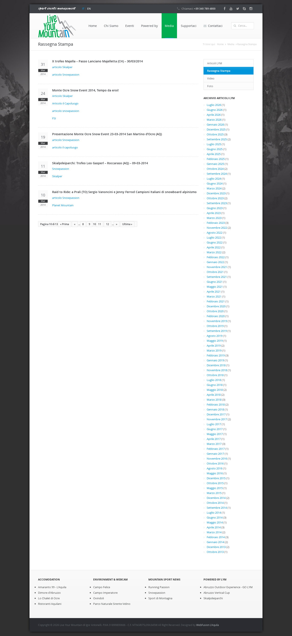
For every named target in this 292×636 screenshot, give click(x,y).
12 (107, 224)
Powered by (149, 26)
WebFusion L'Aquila (207, 625)
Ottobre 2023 (215, 198)
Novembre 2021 (217, 267)
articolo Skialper (62, 67)
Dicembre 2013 (216, 547)
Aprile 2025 (214, 154)
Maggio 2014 (215, 522)
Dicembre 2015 (216, 478)
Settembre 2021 (217, 277)
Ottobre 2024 (215, 169)
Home (92, 26)
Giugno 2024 (215, 183)
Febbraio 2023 (216, 223)
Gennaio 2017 (215, 454)
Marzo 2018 (214, 400)
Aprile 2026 (214, 115)
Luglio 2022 (214, 237)
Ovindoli (98, 598)
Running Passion (159, 587)
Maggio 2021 (215, 287)
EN (89, 8)
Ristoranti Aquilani (49, 604)
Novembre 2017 (217, 419)
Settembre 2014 (217, 508)
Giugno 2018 (215, 385)
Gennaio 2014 (215, 542)
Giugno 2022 (215, 242)
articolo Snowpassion (65, 74)
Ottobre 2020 (215, 311)
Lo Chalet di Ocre (49, 598)
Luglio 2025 (214, 144)
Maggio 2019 (215, 341)
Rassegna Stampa (218, 71)
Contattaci (215, 26)
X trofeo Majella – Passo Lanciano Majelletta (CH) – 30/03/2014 (97, 61)
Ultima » (127, 224)
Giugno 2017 (215, 429)
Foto (210, 86)
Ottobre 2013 (215, 552)
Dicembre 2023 (216, 193)
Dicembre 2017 (216, 414)
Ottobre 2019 (215, 326)
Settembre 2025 (217, 139)
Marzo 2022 (214, 252)
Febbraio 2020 (216, 316)
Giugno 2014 (215, 517)
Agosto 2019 (214, 336)
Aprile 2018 (214, 395)
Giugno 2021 (215, 282)
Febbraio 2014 (216, 537)
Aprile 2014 (214, 527)
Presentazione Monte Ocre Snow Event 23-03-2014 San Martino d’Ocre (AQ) (107, 134)
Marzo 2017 (214, 444)
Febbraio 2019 (216, 355)
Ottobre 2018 (215, 375)
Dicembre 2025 (216, 129)
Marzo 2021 (214, 296)
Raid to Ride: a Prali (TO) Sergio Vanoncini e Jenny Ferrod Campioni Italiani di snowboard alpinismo (124, 192)
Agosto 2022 (214, 232)
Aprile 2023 (214, 213)
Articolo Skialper (62, 96)
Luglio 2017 (214, 424)
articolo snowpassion (65, 111)
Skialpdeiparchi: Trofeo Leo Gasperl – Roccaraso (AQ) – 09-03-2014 (100, 163)
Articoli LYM (214, 63)
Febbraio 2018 (216, 404)
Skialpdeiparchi (213, 598)
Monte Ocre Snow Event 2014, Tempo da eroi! (85, 90)
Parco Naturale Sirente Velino (111, 604)
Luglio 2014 (214, 512)
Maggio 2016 (215, 473)
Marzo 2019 (214, 350)
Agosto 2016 (214, 468)
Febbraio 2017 (216, 449)
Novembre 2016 (217, 458)
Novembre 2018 (217, 370)
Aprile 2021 (214, 291)
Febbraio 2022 (216, 257)
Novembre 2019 (217, 321)
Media (169, 26)
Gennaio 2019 (215, 360)
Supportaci (188, 26)
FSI (54, 118)
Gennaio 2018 (215, 409)
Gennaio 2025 (215, 164)
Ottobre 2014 (215, 503)
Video (210, 78)
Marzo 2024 (214, 188)
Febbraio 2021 (216, 301)
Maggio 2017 (215, 434)
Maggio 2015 (215, 488)
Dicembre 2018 (216, 365)
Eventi (129, 26)
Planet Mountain (63, 205)
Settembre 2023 (217, 203)
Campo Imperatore (105, 593)
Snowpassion (60, 169)
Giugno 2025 (215, 149)
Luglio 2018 (214, 380)
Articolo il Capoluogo (65, 103)
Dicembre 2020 (216, 306)
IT (83, 8)
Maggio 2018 (215, 390)
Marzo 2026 (214, 120)
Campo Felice (101, 587)
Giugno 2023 (215, 208)
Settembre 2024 (217, 174)
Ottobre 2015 (215, 483)
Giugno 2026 (215, 110)
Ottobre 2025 (215, 134)
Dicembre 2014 (216, 498)
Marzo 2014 (214, 532)
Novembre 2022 (217, 228)
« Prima (64, 224)
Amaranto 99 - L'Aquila (52, 587)
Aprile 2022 (214, 247)
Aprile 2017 (214, 439)
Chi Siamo (111, 26)
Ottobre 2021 (215, 272)
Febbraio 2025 (216, 159)
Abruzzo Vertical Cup (217, 593)
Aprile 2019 (214, 345)
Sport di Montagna (160, 598)
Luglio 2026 (214, 105)
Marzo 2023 (214, 218)
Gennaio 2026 (215, 124)
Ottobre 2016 (215, 463)
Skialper (57, 176)
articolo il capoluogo (65, 147)
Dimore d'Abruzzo (49, 593)
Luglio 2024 (214, 178)
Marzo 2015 (214, 493)
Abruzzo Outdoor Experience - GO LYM (228, 587)
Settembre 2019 (217, 331)
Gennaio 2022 (215, 262)
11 (99, 224)
